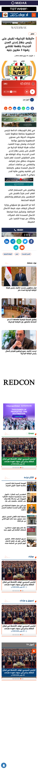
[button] (22, 467)
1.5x (8, 92)
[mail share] (10, 108)
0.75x (14, 92)
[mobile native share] (15, 247)
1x (11, 92)
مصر (32, 33)
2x (4, 92)
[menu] (34, 15)
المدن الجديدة (26, 254)
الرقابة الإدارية (8, 254)
